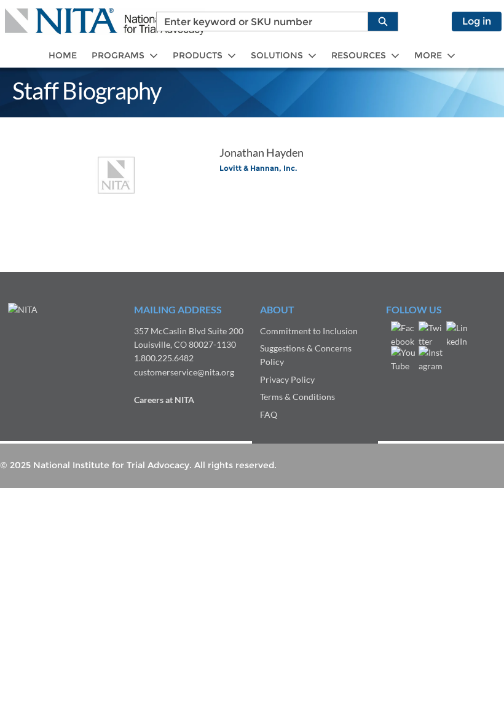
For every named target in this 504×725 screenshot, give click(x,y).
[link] (63, 55)
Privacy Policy (287, 379)
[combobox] (257, 21)
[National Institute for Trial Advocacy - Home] (105, 21)
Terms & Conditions (297, 396)
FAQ (268, 414)
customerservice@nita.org (184, 372)
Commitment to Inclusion (309, 331)
